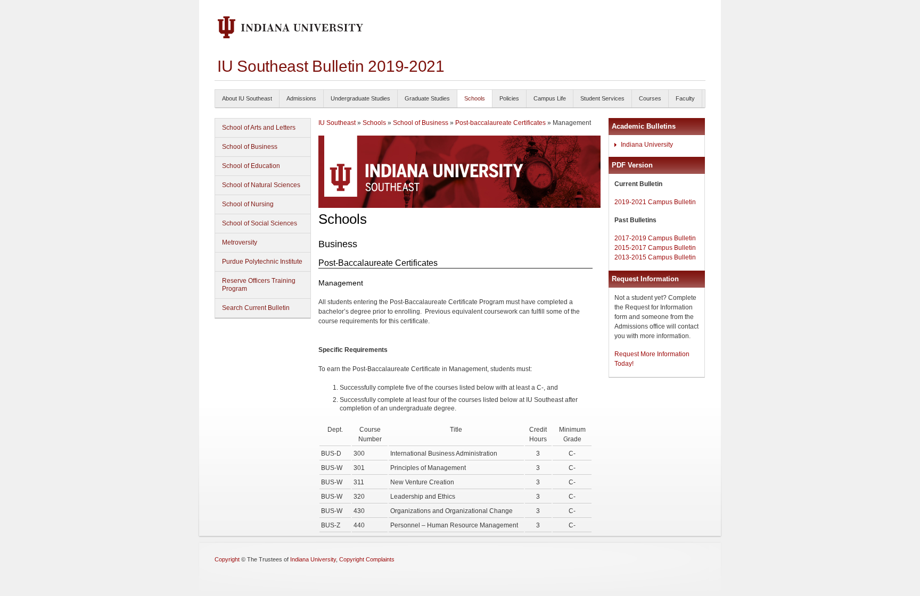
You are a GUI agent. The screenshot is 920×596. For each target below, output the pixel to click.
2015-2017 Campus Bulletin (655, 247)
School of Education (251, 166)
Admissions (301, 98)
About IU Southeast (247, 98)
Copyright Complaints (367, 559)
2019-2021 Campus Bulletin (655, 202)
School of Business (249, 146)
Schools (474, 98)
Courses (650, 98)
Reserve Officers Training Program (258, 284)
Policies (509, 98)
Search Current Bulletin (256, 308)
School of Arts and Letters (258, 127)
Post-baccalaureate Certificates (501, 123)
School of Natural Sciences (261, 185)
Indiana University (647, 144)
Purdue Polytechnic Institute (262, 261)
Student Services (602, 98)
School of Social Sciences (259, 223)
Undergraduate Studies (360, 98)
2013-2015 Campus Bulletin (655, 257)
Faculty (685, 98)
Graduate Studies (427, 98)
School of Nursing (248, 204)
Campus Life (549, 98)
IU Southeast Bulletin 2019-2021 (331, 66)
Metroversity (239, 242)
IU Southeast (337, 123)
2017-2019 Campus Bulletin (655, 238)
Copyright (227, 559)
